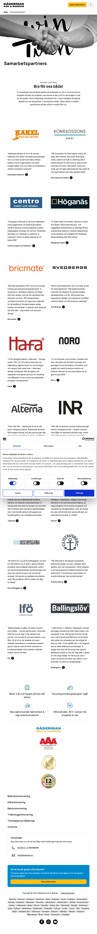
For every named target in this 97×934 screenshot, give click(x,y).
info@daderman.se (25, 855)
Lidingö (12, 905)
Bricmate (12, 319)
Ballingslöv (56, 667)
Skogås (74, 905)
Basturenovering (17, 808)
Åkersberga (32, 914)
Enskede (55, 899)
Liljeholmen (21, 905)
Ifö (9, 658)
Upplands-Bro (24, 911)
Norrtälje (44, 905)
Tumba (64, 908)
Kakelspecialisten (16, 174)
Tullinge (57, 908)
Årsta (40, 914)
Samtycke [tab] (17, 446)
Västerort (80, 911)
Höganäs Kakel (58, 242)
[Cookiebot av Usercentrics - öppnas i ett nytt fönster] (84, 439)
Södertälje (48, 908)
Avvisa (17, 493)
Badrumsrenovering (19, 796)
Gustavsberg (57, 582)
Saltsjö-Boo (54, 905)
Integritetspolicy (68, 893)
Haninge (11, 902)
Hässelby (40, 902)
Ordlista (12, 826)
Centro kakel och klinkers (19, 245)
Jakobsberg (50, 902)
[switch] (36, 483)
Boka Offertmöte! (77, 5)
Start (6, 12)
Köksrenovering (16, 802)
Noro (53, 380)
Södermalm (37, 908)
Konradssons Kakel (60, 177)
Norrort (37, 905)
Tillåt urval (48, 493)
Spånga (17, 908)
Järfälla (72, 902)
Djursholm (40, 899)
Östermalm (55, 914)
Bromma (21, 899)
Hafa (10, 386)
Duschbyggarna (15, 588)
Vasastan (45, 911)
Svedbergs (56, 307)
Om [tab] (80, 446)
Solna (10, 908)
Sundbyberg (26, 908)
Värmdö (71, 911)
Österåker (66, 914)
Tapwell (11, 520)
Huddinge (20, 902)
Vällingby (63, 911)
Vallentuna (35, 911)
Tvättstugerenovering (20, 814)
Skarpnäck (65, 905)
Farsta (63, 899)
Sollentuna (83, 905)
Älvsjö (46, 914)
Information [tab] (48, 446)
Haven (54, 520)
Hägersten (30, 902)
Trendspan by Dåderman (21, 820)
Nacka (29, 905)
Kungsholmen (82, 902)
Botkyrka (12, 899)
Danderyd (30, 899)
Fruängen (71, 899)
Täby (78, 908)
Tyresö (72, 908)
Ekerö (48, 899)
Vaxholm (54, 911)
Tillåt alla (79, 493)
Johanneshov (62, 902)
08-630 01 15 (23, 848)
